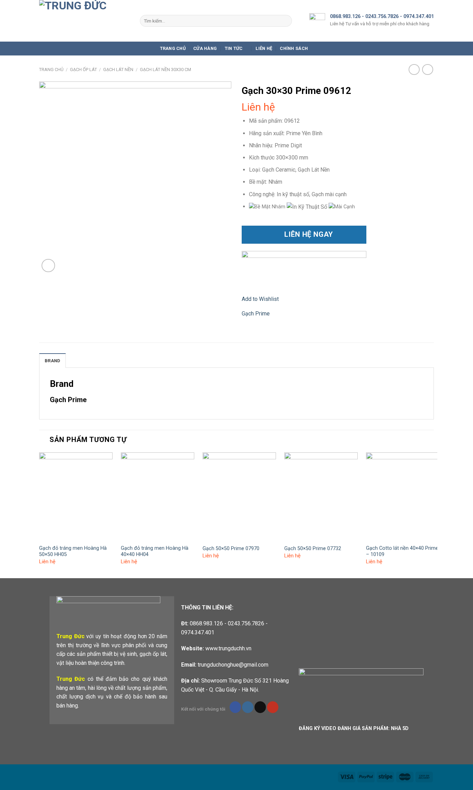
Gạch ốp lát (83, 69)
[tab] (52, 360)
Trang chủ (173, 48)
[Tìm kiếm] (285, 21)
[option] (307, 206)
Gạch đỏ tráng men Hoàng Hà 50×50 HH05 (73, 551)
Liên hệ (264, 48)
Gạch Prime (256, 313)
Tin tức (234, 48)
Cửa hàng (205, 48)
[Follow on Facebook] (235, 707)
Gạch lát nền (118, 69)
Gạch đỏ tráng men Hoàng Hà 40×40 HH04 (154, 551)
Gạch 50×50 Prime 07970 (231, 549)
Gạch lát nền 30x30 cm (165, 69)
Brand (52, 360)
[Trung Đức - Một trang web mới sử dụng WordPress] (84, 21)
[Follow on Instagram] (247, 707)
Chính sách (294, 48)
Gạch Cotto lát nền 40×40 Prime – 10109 (402, 551)
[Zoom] (48, 265)
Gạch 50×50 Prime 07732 (312, 549)
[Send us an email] (260, 707)
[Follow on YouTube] (272, 707)
